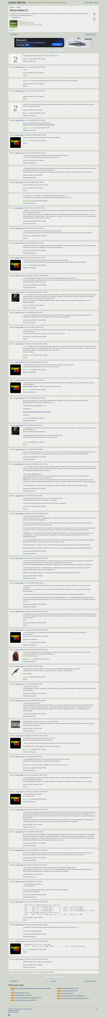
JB (23, 140)
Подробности (16, 17)
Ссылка (12, 30)
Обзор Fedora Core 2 (22, 995)
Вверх (96, 1009)
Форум (48, 2)
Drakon (25, 72)
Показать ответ (26, 130)
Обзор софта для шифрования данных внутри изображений (33, 988)
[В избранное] (94, 14)
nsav (24, 175)
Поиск (64, 2)
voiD (24, 728)
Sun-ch (25, 58)
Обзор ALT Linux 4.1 (67, 990)
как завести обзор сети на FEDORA (71, 995)
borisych (25, 659)
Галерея (37, 2)
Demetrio (26, 24)
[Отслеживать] (94, 18)
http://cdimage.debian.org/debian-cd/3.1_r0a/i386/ (36, 412)
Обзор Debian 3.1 (19, 10)
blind (24, 160)
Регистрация (89, 2)
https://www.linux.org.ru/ (13, 1012)
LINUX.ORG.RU (17, 2)
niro (24, 188)
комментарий (19, 67)
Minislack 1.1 (14, 34)
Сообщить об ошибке (13, 1010)
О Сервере (10, 1008)
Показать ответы (27, 61)
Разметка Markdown (28, 1008)
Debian (18, 7)
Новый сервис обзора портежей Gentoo (73, 998)
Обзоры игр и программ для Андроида (26, 997)
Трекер (59, 2)
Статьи (43, 2)
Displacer (25, 355)
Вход (96, 2)
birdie (20, 21)
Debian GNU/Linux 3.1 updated (24, 1000)
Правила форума (18, 1008)
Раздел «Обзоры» (20, 992)
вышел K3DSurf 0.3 (90, 34)
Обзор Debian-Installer (68, 988)
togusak (25, 677)
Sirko (24, 305)
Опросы (53, 2)
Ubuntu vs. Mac (65, 993)
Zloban (25, 83)
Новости (31, 2)
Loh (24, 418)
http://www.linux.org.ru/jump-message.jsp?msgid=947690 (39, 124)
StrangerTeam (27, 200)
